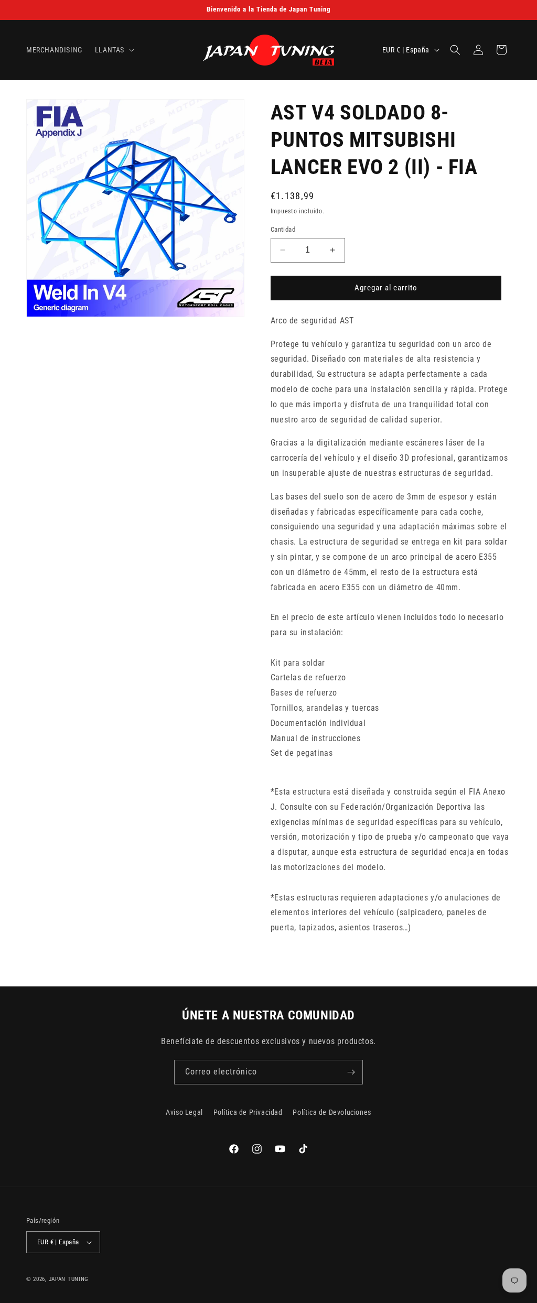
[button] (113, 50)
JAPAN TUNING (69, 1279)
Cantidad (283, 229)
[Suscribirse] (350, 1072)
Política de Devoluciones (332, 1112)
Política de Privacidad (248, 1112)
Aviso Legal (184, 1112)
